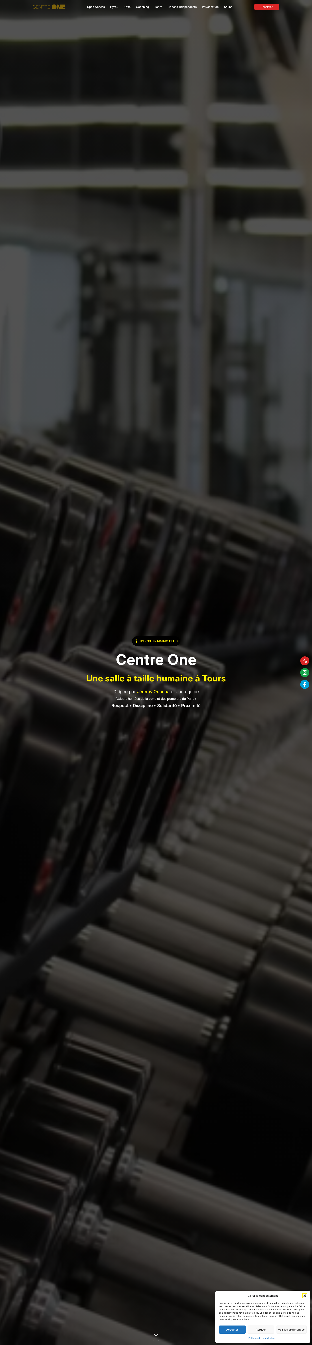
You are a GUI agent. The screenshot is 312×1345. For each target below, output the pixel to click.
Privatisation (210, 7)
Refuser (261, 1329)
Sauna (228, 7)
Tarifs (158, 7)
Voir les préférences (291, 1329)
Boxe (127, 7)
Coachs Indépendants (182, 7)
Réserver (267, 7)
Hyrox (114, 7)
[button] (305, 1296)
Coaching (142, 7)
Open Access (96, 7)
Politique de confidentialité (262, 1338)
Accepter (232, 1329)
